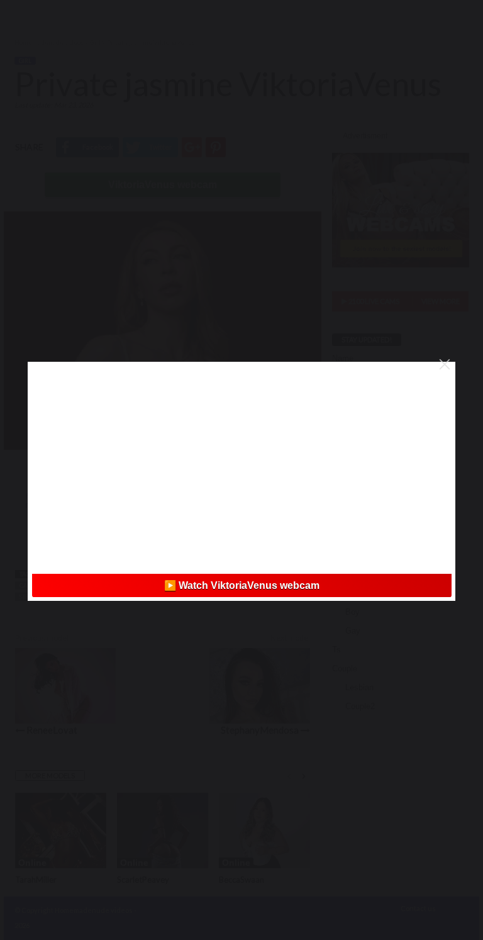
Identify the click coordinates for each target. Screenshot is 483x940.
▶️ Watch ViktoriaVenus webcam (241, 585)
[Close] (444, 364)
